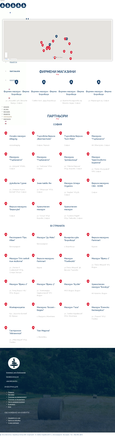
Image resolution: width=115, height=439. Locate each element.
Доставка (11, 395)
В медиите (11, 404)
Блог (9, 407)
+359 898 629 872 (11, 381)
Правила (11, 392)
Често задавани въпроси (16, 402)
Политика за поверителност (17, 397)
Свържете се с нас (14, 418)
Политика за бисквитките (16, 399)
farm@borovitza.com (12, 377)
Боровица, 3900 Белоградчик (16, 373)
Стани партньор (13, 423)
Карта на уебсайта (14, 420)
